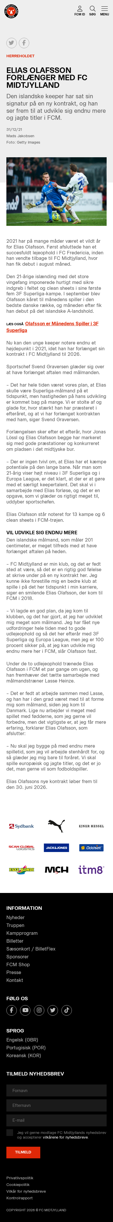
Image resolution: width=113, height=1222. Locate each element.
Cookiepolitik (18, 1184)
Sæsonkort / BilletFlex (30, 949)
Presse (13, 972)
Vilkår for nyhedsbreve (26, 1191)
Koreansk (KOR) (23, 1055)
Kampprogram (22, 933)
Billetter (14, 941)
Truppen (15, 925)
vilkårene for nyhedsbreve (65, 1137)
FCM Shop (18, 964)
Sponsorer (17, 957)
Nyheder (15, 917)
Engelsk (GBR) (22, 1040)
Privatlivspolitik (19, 1178)
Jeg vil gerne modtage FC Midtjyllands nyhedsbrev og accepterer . (61, 1134)
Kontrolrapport (19, 1198)
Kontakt (14, 980)
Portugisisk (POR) (26, 1048)
